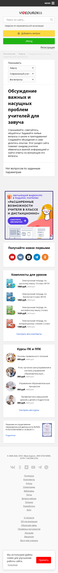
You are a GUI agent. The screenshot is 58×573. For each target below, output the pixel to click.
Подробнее (10, 435)
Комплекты (29, 479)
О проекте (29, 517)
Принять (43, 560)
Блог (29, 509)
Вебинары (29, 490)
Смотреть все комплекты (29, 333)
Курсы (29, 483)
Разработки (29, 506)
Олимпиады (29, 487)
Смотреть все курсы (29, 410)
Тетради (29, 502)
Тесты (29, 494)
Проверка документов (29, 529)
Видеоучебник (29, 498)
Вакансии (29, 536)
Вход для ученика (29, 540)
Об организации (29, 521)
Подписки (29, 475)
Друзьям (29, 532)
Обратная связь (29, 525)
